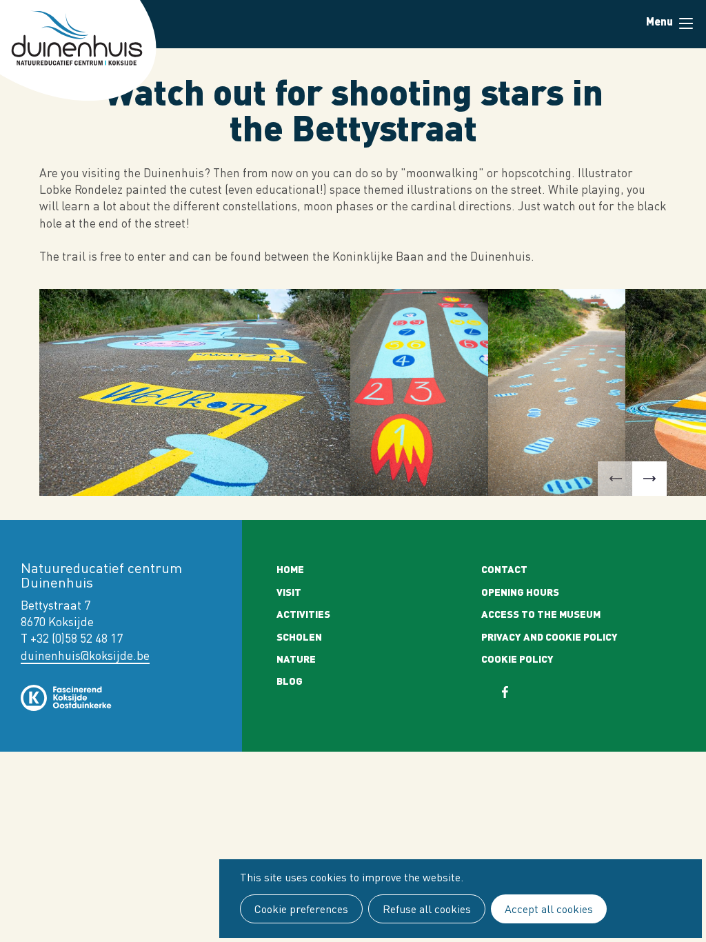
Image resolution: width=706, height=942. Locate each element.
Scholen (299, 636)
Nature (296, 658)
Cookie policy (517, 658)
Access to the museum (541, 614)
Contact (504, 569)
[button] (615, 478)
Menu (685, 24)
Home (290, 569)
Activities (303, 614)
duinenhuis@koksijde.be (85, 655)
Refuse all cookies (427, 909)
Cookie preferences (301, 909)
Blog (289, 680)
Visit (288, 591)
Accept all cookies (549, 909)
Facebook (514, 691)
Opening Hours (520, 591)
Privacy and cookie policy (549, 636)
